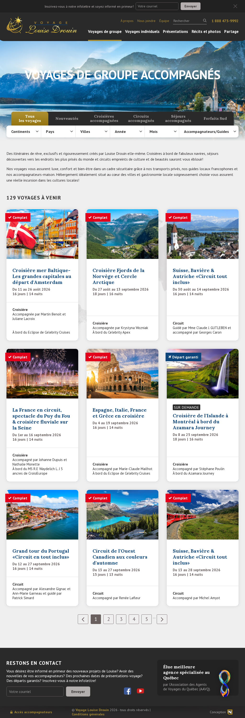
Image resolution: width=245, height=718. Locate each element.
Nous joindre (146, 21)
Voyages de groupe (105, 31)
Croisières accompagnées (104, 118)
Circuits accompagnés (141, 118)
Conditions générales (88, 714)
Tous (30, 118)
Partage (231, 31)
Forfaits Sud (215, 118)
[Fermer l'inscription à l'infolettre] (235, 6)
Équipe (164, 21)
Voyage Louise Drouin (92, 710)
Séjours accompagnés (178, 118)
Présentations (175, 31)
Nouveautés (67, 118)
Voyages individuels (142, 31)
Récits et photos (206, 31)
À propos (127, 21)
